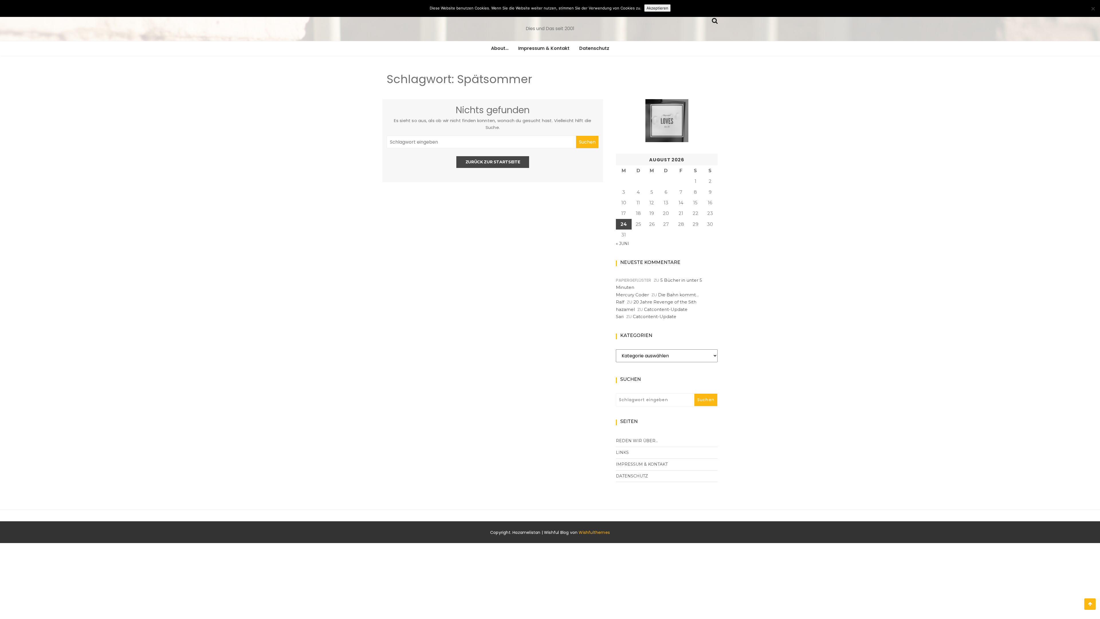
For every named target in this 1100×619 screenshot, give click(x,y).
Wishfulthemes (594, 532)
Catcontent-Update (666, 309)
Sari (620, 316)
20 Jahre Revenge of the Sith (664, 302)
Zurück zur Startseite (492, 161)
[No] (1093, 8)
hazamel (625, 309)
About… (499, 48)
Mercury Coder (632, 294)
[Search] (715, 20)
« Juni (622, 243)
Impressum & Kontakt (543, 48)
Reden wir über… (637, 440)
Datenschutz (594, 48)
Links (622, 452)
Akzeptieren (657, 8)
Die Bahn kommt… (678, 294)
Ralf (620, 302)
